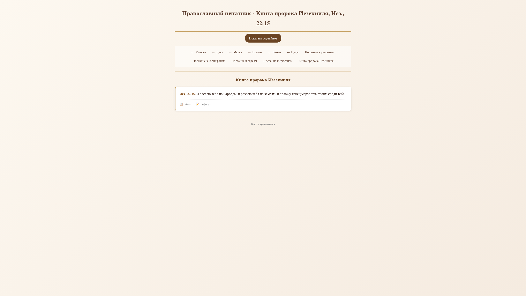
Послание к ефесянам (277, 61)
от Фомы (275, 52)
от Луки (217, 52)
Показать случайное (263, 38)
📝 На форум (203, 104)
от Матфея (199, 52)
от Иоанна (255, 52)
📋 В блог (186, 104)
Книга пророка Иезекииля (316, 61)
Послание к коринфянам (209, 61)
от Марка (236, 52)
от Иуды (293, 52)
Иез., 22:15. (188, 93)
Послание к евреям (244, 61)
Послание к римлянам (319, 52)
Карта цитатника (263, 124)
